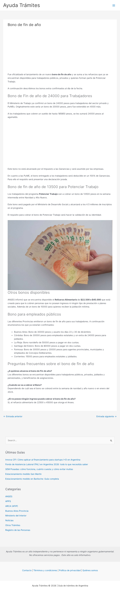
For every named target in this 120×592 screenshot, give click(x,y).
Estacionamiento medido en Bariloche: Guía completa (32, 479)
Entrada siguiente (106, 416)
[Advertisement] (60, 51)
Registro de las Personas (17, 530)
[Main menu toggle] (114, 5)
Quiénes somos (90, 570)
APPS (8, 501)
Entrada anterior (12, 416)
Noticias (9, 520)
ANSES (8, 496)
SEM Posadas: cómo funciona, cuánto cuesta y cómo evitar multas (39, 469)
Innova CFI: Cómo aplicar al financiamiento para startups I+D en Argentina (42, 459)
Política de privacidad (70, 570)
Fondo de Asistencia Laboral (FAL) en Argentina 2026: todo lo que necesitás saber (46, 464)
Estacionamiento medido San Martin (23, 474)
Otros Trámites (12, 525)
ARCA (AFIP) (11, 506)
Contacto (27, 570)
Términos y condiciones (45, 570)
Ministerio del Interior (15, 515)
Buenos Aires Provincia (16, 511)
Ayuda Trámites (21, 5)
